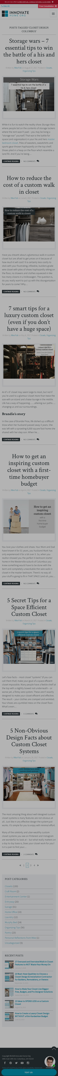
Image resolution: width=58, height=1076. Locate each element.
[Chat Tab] (29, 538)
